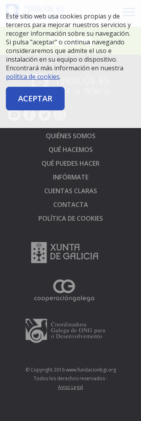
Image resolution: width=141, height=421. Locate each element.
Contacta (70, 204)
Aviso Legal (70, 387)
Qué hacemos (71, 149)
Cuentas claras (70, 191)
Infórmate (71, 177)
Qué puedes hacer (70, 163)
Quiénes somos (71, 136)
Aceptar (35, 98)
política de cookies (33, 76)
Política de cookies (70, 218)
